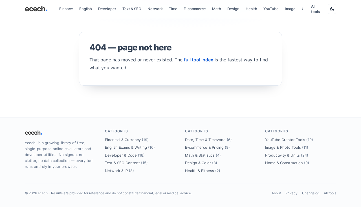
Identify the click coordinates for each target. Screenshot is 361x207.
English (85, 8)
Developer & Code (125, 155)
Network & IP (119, 170)
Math (216, 8)
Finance (66, 8)
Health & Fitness (202, 170)
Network (155, 8)
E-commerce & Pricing (207, 147)
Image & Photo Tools (286, 147)
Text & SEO (131, 8)
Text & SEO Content (126, 163)
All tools (315, 9)
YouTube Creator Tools (289, 139)
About (276, 193)
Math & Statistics (203, 155)
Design (233, 8)
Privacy (291, 193)
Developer (107, 8)
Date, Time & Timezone (208, 139)
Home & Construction (287, 163)
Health (251, 8)
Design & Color (201, 163)
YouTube (271, 8)
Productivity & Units (286, 155)
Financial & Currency (127, 139)
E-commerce (195, 8)
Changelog (310, 193)
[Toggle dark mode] (332, 9)
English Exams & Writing (130, 147)
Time (173, 8)
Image (290, 8)
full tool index (198, 60)
